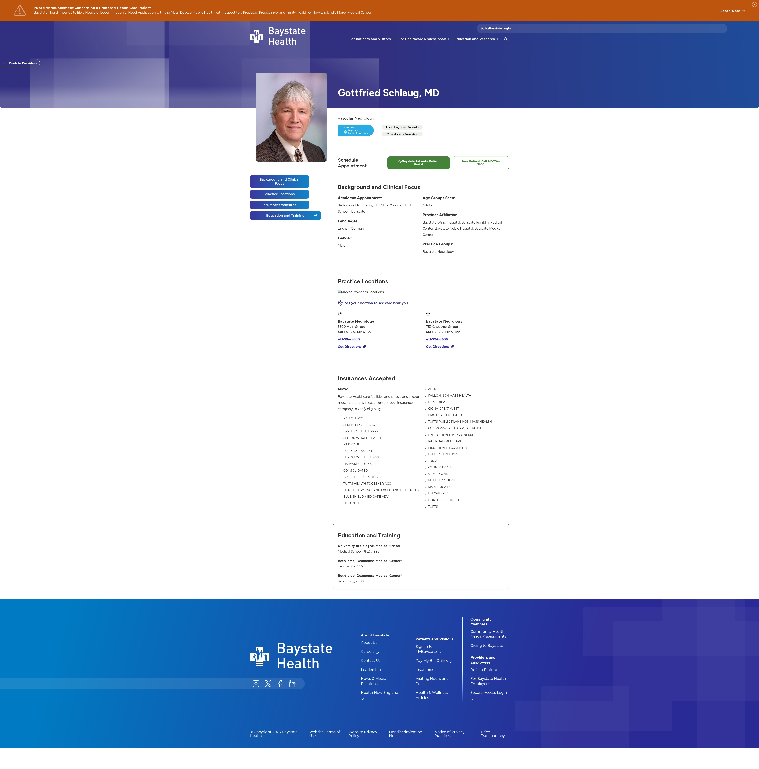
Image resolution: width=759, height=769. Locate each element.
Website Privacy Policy (362, 734)
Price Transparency (493, 734)
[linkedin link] (292, 684)
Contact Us (370, 660)
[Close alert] (754, 4)
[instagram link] (256, 684)
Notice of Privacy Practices (449, 734)
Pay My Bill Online (432, 660)
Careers (368, 651)
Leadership (371, 670)
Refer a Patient (483, 670)
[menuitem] (370, 39)
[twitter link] (268, 684)
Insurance (424, 670)
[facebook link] (280, 684)
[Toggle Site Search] (505, 39)
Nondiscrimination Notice (405, 734)
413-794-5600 (349, 339)
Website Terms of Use (324, 734)
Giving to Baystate (486, 645)
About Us (369, 642)
